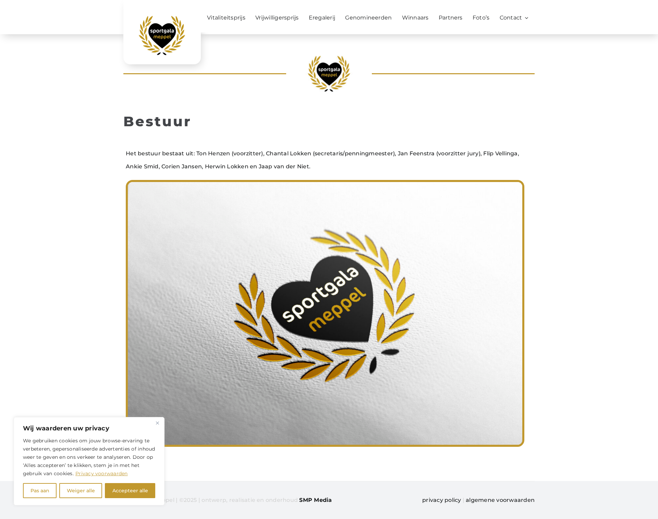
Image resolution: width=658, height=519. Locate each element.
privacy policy (441, 500)
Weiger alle (81, 491)
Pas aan (40, 491)
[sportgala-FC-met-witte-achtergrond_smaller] (162, 17)
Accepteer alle (130, 491)
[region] (89, 461)
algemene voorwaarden (500, 500)
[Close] (157, 423)
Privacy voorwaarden (101, 473)
